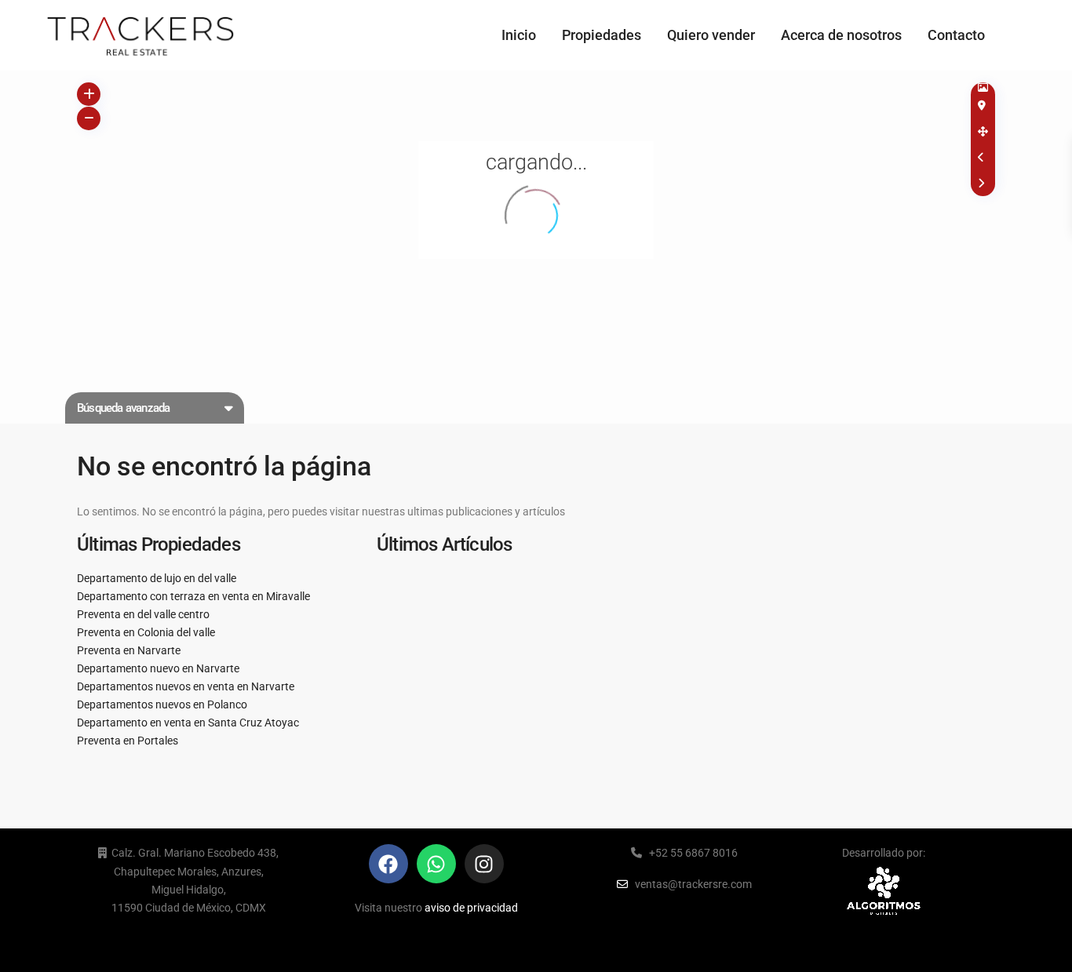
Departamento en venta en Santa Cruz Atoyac (188, 722)
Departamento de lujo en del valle (156, 578)
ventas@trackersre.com (693, 884)
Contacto (956, 35)
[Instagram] (484, 863)
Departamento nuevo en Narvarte (158, 668)
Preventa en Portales (127, 740)
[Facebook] (388, 863)
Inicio (518, 35)
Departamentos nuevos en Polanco (162, 704)
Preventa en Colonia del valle (146, 632)
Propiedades (601, 35)
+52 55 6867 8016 (693, 852)
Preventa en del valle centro (143, 614)
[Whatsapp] (436, 863)
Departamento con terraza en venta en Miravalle (193, 596)
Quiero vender (711, 35)
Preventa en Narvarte (128, 650)
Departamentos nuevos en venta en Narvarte (185, 686)
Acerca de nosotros (841, 35)
